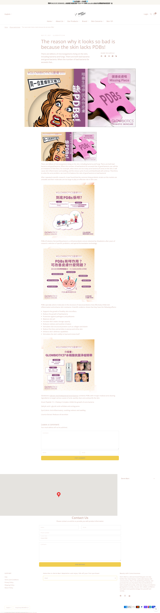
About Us (59, 21)
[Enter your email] (115, 578)
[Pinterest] (109, 56)
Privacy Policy (9, 582)
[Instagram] (126, 596)
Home (49, 21)
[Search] (151, 14)
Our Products (72, 21)
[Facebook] (102, 56)
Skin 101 (109, 21)
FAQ (6, 577)
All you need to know (15, 27)
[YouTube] (131, 596)
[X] (106, 56)
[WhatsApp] (113, 56)
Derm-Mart (125, 478)
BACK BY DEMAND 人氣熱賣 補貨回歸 (64, 3)
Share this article (107, 53)
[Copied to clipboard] (116, 56)
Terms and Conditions (12, 580)
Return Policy (9, 588)
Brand (84, 21)
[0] (154, 14)
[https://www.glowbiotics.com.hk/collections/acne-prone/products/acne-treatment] (69, 365)
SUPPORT (8, 573)
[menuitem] (50, 21)
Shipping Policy (9, 585)
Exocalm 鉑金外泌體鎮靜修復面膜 (98, 3)
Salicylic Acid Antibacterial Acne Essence (64, 396)
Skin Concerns (96, 21)
